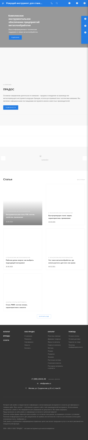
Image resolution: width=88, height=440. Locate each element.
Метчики (50, 348)
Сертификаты (28, 342)
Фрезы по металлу (54, 342)
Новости (27, 345)
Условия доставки (74, 339)
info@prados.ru (45, 383)
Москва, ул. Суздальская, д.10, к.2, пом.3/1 (45, 388)
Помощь (72, 332)
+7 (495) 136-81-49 (38, 379)
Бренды (6, 336)
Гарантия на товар (74, 342)
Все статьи (81, 179)
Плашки (50, 351)
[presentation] (3, 158)
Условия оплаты (74, 336)
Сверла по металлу (54, 345)
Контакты (27, 348)
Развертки (51, 354)
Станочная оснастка (54, 363)
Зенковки (51, 357)
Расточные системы (54, 360)
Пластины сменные (54, 336)
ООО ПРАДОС (29, 332)
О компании (28, 336)
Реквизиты (27, 339)
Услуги (6, 340)
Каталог (6, 332)
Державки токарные (54, 339)
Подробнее (15, 37)
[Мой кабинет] (62, 3)
